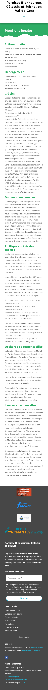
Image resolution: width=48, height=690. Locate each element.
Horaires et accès (12, 627)
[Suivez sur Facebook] (6, 657)
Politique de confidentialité (16, 679)
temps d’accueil (37, 647)
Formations (9, 624)
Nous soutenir (11, 630)
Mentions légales (12, 676)
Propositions (10, 620)
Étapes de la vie (11, 617)
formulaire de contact (31, 651)
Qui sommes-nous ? (13, 610)
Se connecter (24, 637)
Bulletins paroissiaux (13, 614)
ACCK (23, 683)
